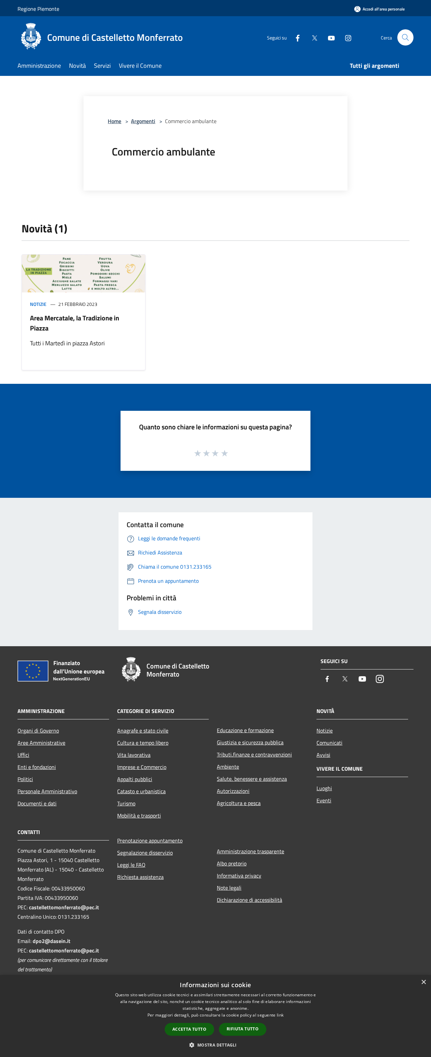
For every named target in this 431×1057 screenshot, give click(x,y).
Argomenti (143, 121)
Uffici (23, 755)
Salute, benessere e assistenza (252, 779)
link (280, 1015)
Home (114, 121)
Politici (25, 779)
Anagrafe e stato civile (142, 730)
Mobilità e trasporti (139, 815)
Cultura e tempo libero (142, 743)
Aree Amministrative (41, 743)
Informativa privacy (239, 876)
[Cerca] (405, 37)
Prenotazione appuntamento (150, 840)
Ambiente (228, 767)
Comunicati (329, 743)
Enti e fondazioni (37, 767)
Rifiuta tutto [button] (243, 1029)
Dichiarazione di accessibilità (249, 900)
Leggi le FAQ (131, 865)
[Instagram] (345, 37)
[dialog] (215, 1016)
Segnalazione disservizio (145, 853)
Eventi (324, 800)
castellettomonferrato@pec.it (64, 907)
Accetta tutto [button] (189, 1029)
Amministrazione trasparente (250, 851)
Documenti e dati (37, 803)
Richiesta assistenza (140, 877)
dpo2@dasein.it (51, 941)
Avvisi (323, 755)
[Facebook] (295, 37)
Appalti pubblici (134, 779)
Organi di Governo (38, 730)
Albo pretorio (231, 863)
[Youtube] (328, 37)
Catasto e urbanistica (141, 791)
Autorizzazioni (233, 791)
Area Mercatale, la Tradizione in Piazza (74, 323)
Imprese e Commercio (141, 767)
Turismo (126, 803)
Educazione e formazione (245, 730)
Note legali (229, 888)
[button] (215, 1045)
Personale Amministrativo (47, 791)
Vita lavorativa (134, 755)
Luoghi (324, 788)
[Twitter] (312, 37)
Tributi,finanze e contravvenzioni (254, 754)
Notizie (38, 304)
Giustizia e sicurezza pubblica (250, 742)
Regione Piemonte (38, 9)
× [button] (423, 982)
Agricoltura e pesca (239, 803)
